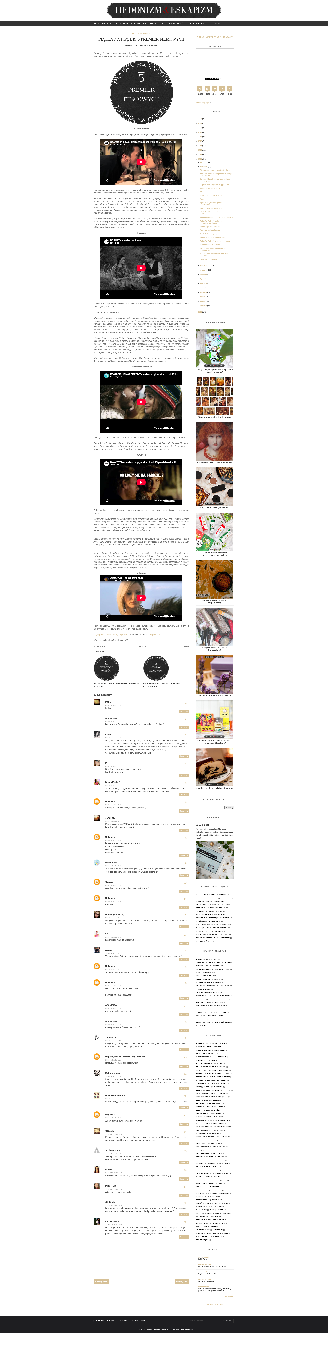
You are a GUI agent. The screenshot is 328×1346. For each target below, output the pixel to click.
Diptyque (227, 1090)
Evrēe (216, 1110)
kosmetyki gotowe (222, 969)
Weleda (215, 1223)
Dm (197, 1093)
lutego (203, 301)
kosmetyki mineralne (204, 972)
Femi (211, 1113)
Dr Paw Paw (224, 1093)
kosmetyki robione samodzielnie (208, 979)
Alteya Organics (212, 1043)
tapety (208, 931)
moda (218, 985)
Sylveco (226, 1213)
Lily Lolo (199, 1143)
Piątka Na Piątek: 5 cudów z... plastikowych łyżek (211, 222)
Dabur (198, 1087)
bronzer (199, 959)
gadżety (224, 904)
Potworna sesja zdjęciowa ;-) (211, 230)
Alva (223, 1043)
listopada (204, 167)
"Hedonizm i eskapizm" (161, 1329)
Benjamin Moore (202, 1067)
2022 (200, 119)
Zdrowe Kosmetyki (214, 1233)
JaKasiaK (110, 818)
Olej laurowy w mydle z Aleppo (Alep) (214, 185)
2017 (200, 141)
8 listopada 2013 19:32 (113, 737)
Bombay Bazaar (215, 1077)
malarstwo (200, 911)
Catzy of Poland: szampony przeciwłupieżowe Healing (214, 554)
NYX (221, 1166)
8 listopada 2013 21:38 (113, 805)
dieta (211, 962)
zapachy (199, 938)
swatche (199, 1015)
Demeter (199, 1090)
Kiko (221, 1130)
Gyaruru (109, 882)
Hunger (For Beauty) (115, 914)
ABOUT (200, 37)
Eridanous (200, 1106)
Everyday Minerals (203, 1110)
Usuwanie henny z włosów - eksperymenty (215, 601)
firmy (214, 904)
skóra (216, 1012)
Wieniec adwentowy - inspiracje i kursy (215, 170)
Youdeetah (110, 1037)
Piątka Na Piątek (144, 33)
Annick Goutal (219, 1050)
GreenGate (200, 1120)
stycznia (203, 306)
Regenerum (200, 1193)
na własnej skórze (203, 989)
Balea (213, 1060)
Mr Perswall (224, 1163)
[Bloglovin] (214, 88)
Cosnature (200, 1083)
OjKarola (109, 1131)
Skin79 (219, 1206)
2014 (200, 155)
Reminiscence (224, 1193)
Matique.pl (217, 1153)
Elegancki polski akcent (209, 259)
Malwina (109, 1170)
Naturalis (214, 1170)
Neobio (198, 1176)
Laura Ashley (201, 1140)
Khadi (214, 1130)
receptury (221, 1005)
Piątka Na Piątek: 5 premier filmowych (215, 241)
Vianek (221, 1220)
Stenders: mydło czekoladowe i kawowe (214, 788)
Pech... (202, 199)
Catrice (199, 1080)
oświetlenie (200, 918)
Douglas (205, 1093)
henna (206, 965)
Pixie (220, 1190)
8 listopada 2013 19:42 (113, 785)
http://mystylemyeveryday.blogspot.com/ (125, 1057)
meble (220, 911)
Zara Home (200, 1233)
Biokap (206, 1070)
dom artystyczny (204, 1272)
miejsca (208, 914)
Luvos (198, 1150)
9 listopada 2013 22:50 (113, 1118)
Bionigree (199, 1073)
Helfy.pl (199, 1123)
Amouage (217, 1047)
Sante (209, 1203)
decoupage (213, 898)
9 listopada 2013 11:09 (113, 1040)
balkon (205, 894)
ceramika (222, 894)
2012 (200, 312)
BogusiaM (110, 1115)
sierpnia (203, 274)
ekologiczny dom (202, 904)
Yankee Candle (201, 1226)
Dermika (209, 1090)
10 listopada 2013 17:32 (113, 1189)
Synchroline (201, 1216)
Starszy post (181, 1281)
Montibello (212, 1163)
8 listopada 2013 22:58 (113, 866)
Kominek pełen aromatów (210, 227)
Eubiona (220, 1106)
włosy (212, 1019)
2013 (200, 159)
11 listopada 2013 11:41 (113, 1224)
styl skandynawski (220, 928)
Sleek (212, 1210)
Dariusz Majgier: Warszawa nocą (212, 237)
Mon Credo (200, 1163)
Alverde (199, 1047)
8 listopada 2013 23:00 (113, 885)
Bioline (225, 1070)
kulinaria (199, 982)
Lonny (218, 1143)
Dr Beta (214, 1093)
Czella (108, 734)
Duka (213, 1097)
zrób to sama (211, 938)
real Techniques (202, 1240)
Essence (210, 1106)
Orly (225, 1180)
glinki (198, 965)
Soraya (198, 1213)
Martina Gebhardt (202, 1153)
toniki (219, 1015)
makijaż (209, 985)
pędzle (210, 1005)
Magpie (207, 1150)
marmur (211, 911)
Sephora (199, 1206)
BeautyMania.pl (112, 782)
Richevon (215, 1196)
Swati (217, 1213)
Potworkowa (111, 863)
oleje (211, 995)
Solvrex (221, 1210)
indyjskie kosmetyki (203, 969)
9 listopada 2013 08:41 (113, 969)
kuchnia (222, 908)
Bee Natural (218, 1063)
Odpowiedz (184, 711)
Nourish (217, 1176)
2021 (200, 123)
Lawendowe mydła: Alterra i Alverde (214, 695)
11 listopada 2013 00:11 (113, 1205)
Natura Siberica (202, 1170)
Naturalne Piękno (202, 1173)
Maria (108, 702)
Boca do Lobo (201, 1077)
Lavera (212, 1140)
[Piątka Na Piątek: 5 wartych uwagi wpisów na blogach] (116, 668)
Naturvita (216, 1173)
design (198, 901)
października (205, 265)
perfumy (224, 999)
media (198, 914)
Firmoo (218, 1113)
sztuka (198, 931)
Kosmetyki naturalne (105, 24)
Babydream (222, 1057)
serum (198, 1012)
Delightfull (218, 1087)
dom (207, 901)
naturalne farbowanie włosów (207, 992)
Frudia (208, 1116)
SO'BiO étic (200, 1203)
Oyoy (198, 1183)
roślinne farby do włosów (206, 1009)
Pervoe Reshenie (202, 1190)
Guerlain (211, 1120)
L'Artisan (215, 1133)
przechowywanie (214, 921)
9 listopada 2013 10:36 (113, 1008)
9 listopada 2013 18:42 (113, 1076)
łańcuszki (225, 1022)
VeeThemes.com (186, 1329)
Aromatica (212, 1053)
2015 (200, 150)
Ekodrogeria (201, 1103)
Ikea (211, 1126)
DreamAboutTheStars (116, 1095)
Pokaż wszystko (229, 1296)
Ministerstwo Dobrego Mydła (207, 1160)
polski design (225, 918)
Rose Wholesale (202, 1200)
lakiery (218, 982)
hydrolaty (217, 965)
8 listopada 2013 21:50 (113, 821)
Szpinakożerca (112, 1150)
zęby (216, 1022)
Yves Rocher (218, 1230)
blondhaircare (203, 1287)
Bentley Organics (219, 1067)
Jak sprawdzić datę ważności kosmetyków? (214, 649)
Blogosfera (174, 24)
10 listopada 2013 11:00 (113, 1153)
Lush (223, 1146)
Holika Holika (218, 1123)
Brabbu (227, 1077)
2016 (200, 146)
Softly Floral (202, 1259)
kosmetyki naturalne (204, 975)
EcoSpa (207, 1100)
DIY (164, 24)
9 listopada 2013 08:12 (113, 953)
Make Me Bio (217, 1150)
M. (106, 763)
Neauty (226, 1173)
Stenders (208, 1213)
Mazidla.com (200, 1156)
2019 (200, 132)
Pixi (213, 1190)
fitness (228, 962)
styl (207, 928)
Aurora (108, 950)
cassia (208, 959)
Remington (212, 1193)
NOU (214, 1166)
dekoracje (225, 898)
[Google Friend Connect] (229, 88)
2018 (200, 137)
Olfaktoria (110, 1202)
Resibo (198, 1196)
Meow (211, 1156)
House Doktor (201, 1126)
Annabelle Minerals (203, 1050)
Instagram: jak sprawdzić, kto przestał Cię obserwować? (215, 371)
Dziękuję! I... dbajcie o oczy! (211, 195)
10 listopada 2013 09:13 (113, 1134)
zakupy (225, 934)
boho (213, 894)
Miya (223, 1160)
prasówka (200, 921)
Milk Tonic (220, 1156)
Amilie (208, 1047)
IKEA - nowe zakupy (208, 192)
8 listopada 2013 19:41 (113, 766)
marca (203, 297)
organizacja (219, 914)
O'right (217, 1180)
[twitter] (199, 23)
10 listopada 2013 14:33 (113, 1173)
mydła (227, 985)
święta (208, 941)
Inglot (228, 1126)
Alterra (199, 1043)
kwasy (209, 982)
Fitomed (199, 1116)
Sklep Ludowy (201, 1210)
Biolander (216, 1070)
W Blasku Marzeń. (205, 1264)
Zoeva (226, 1233)
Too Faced (212, 1220)
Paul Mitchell (201, 1186)
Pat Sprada (110, 1186)
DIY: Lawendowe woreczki (210, 245)
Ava (213, 1057)
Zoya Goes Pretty (202, 1236)
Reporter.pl (155, 634)
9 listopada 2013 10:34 (113, 986)
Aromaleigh (200, 1053)
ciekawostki (200, 898)
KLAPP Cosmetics (202, 1130)
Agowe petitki (203, 1257)
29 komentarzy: (99, 646)
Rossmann (215, 1200)
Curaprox (223, 1083)
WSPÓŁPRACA (213, 37)
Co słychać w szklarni (206, 1281)
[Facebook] (222, 88)
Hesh (208, 1123)
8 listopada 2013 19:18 (113, 721)
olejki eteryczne (223, 995)
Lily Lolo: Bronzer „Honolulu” (214, 507)
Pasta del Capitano (216, 1183)
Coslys (223, 1080)
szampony (210, 1015)
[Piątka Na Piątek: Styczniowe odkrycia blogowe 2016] (166, 668)
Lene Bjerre (223, 1140)
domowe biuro (219, 901)
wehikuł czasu (201, 1019)
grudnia (203, 162)
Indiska (220, 1126)
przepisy (218, 1002)
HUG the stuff (223, 1120)
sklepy (198, 928)
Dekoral (207, 1087)
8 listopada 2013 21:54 (113, 840)
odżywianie (200, 995)
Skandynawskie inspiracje (210, 188)
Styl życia (154, 24)
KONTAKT (227, 37)
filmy (133, 33)
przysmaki (200, 1005)
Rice (206, 1196)
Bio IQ (198, 1070)
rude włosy (224, 1009)
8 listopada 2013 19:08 (113, 705)
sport (225, 1012)
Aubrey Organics (202, 1057)
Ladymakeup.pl (225, 1136)
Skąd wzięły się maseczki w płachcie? (212, 1266)
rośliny (214, 924)
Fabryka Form (201, 1113)
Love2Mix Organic (202, 1146)
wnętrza (218, 931)
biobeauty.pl (217, 1236)
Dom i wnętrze (138, 24)
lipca (202, 279)
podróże (212, 918)
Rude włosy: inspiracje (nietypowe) (214, 417)
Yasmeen (214, 1226)
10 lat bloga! (202, 825)
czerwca (203, 283)
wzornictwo (213, 934)
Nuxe (209, 1180)
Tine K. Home (200, 1220)
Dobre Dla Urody (113, 1073)
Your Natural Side (203, 1230)
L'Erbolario (200, 1136)
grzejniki (199, 908)
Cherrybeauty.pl (211, 1080)
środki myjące (201, 1025)
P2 (204, 1183)
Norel (208, 1176)
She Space (209, 1206)
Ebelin (198, 1100)
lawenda (199, 985)
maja (202, 288)
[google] (196, 23)
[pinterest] (194, 23)
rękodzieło (224, 924)
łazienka (199, 941)
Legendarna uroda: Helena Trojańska (214, 462)
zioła (208, 1022)
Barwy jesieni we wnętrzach (211, 208)
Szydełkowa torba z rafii (207, 1274)
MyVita (198, 1166)
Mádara (207, 1166)
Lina (107, 934)
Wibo (223, 1223)
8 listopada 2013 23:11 (113, 917)
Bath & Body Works (203, 1063)
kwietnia (203, 292)
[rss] (204, 23)
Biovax (219, 1073)
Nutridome (200, 1180)
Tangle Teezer (214, 1216)
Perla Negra (214, 1186)
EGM (219, 1097)
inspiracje (210, 908)
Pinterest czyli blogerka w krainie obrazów (216, 217)
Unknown (110, 802)
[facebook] (191, 23)
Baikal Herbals (201, 1060)
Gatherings (218, 1116)
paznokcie (212, 999)
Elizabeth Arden (215, 1103)
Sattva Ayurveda (221, 1203)
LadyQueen (212, 1136)
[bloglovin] (202, 23)
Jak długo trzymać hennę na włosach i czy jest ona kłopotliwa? (214, 741)
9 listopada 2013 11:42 (113, 1060)
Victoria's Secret (202, 1223)
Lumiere (215, 1146)
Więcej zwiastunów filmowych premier (111, 634)
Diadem (217, 1090)
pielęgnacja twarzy (203, 1002)
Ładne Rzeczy (225, 938)
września (204, 270)
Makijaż (124, 24)
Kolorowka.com (202, 1133)
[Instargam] (207, 88)
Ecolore (216, 1100)
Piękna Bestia (112, 1221)
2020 (200, 128)
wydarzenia (200, 934)
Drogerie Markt (202, 1097)
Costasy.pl (212, 1083)
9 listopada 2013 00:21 (113, 937)
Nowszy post (101, 1281)
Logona (210, 1143)
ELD (226, 1097)
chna (216, 959)
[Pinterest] (199, 88)
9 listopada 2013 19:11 (113, 1098)
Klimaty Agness (204, 1279)
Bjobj (228, 1073)
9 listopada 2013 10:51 (113, 1024)
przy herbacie (201, 924)
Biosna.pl (210, 1073)
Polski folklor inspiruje (209, 234)
